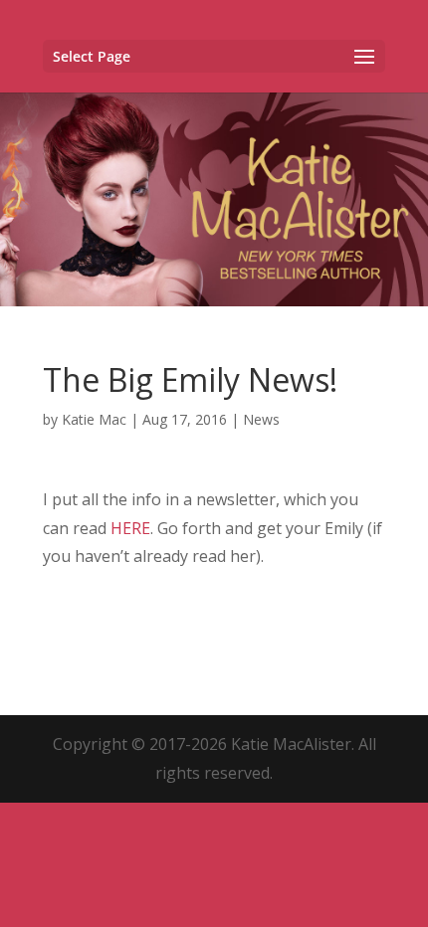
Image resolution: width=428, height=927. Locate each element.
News (261, 419)
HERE (130, 528)
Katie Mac (94, 419)
